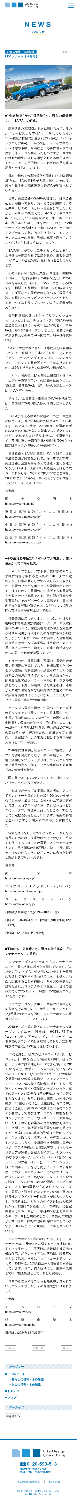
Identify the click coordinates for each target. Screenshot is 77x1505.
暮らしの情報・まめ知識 (28, 1379)
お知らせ (13, 1391)
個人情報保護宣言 (28, 1482)
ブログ (12, 1397)
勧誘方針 (55, 1482)
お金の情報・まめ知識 (26, 1384)
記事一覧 (38, 1348)
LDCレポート (16, 1374)
